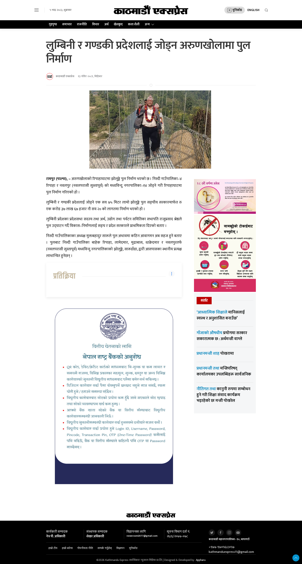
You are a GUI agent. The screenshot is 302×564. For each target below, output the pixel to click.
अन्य (147, 24)
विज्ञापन (120, 548)
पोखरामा (215, 353)
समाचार (67, 24)
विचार (95, 24)
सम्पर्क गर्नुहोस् (105, 548)
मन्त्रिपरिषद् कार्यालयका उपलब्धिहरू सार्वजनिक (224, 371)
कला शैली (133, 24)
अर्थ (106, 24)
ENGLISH (253, 10)
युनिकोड (237, 10)
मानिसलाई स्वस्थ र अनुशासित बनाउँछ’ (221, 315)
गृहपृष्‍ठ (53, 24)
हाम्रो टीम (52, 548)
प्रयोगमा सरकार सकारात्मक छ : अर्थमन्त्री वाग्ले (222, 335)
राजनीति (82, 24)
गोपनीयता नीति (85, 548)
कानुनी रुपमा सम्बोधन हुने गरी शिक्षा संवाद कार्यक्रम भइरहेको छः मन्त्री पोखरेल (223, 394)
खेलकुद (118, 24)
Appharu (201, 560)
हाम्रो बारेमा (67, 548)
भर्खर (204, 300)
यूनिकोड (133, 548)
